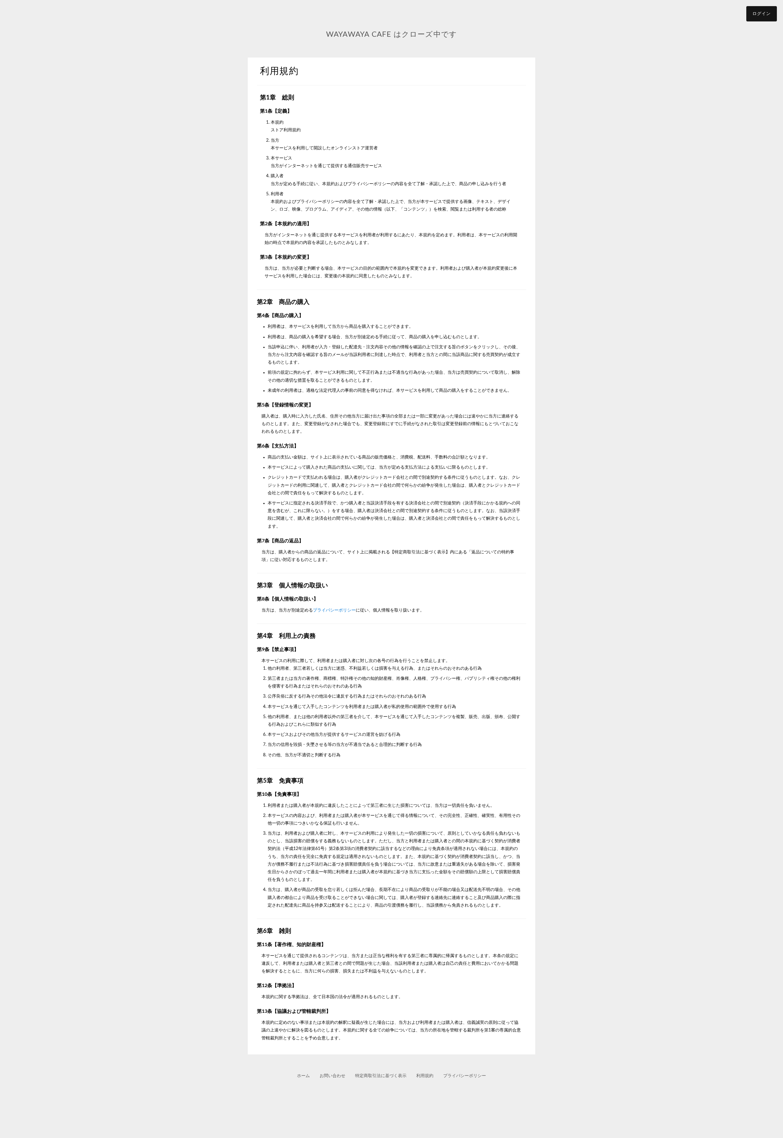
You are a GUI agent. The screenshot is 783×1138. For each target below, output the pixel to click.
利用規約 (424, 1076)
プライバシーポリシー (334, 610)
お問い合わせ (332, 1076)
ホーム (303, 1076)
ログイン (761, 14)
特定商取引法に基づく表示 (380, 1076)
